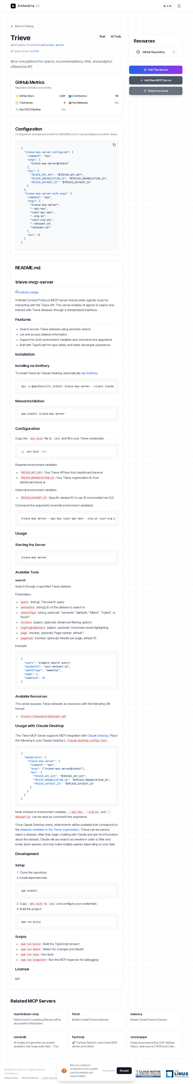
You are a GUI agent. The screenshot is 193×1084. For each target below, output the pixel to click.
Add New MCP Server (158, 80)
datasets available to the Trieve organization (49, 829)
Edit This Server (158, 69)
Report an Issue (158, 90)
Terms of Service (29, 1077)
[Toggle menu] (179, 6)
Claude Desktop (98, 735)
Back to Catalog (24, 26)
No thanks (108, 1070)
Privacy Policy (11, 1077)
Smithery (91, 373)
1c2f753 (34, 51)
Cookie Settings (49, 1077)
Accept (124, 1070)
